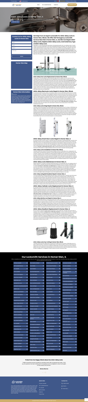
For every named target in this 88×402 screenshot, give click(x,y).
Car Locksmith (16, 323)
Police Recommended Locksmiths (67, 272)
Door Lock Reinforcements (35, 283)
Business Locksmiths (18, 314)
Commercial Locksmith (18, 337)
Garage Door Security (34, 338)
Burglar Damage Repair (18, 311)
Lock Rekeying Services (51, 303)
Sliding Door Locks (66, 321)
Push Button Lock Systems (68, 284)
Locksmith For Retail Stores (52, 311)
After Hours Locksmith (18, 277)
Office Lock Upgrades (50, 349)
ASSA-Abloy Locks (17, 280)
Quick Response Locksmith (68, 287)
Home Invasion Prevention (51, 265)
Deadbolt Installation (18, 343)
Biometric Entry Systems (18, 294)
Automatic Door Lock (18, 283)
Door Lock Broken (33, 280)
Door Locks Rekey (33, 291)
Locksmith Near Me (50, 314)
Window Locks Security (67, 347)
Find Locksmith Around (34, 327)
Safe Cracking (65, 307)
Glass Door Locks (33, 347)
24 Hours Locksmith (42, 383)
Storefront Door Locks (67, 327)
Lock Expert (49, 297)
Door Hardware (33, 268)
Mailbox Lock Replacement (51, 323)
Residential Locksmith (67, 298)
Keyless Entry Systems (51, 283)
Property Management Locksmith (69, 278)
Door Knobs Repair (33, 274)
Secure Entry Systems (67, 318)
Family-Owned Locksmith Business (34, 318)
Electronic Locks (33, 300)
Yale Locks (65, 350)
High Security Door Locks (34, 350)
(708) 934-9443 (73, 4)
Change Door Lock (17, 326)
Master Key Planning (50, 326)
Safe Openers (65, 310)
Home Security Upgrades (51, 271)
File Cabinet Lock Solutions (35, 324)
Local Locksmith (50, 291)
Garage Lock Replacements (35, 341)
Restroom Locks (66, 301)
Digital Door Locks (17, 349)
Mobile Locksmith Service (51, 334)
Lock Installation (50, 300)
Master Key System (50, 329)
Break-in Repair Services (18, 303)
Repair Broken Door (66, 292)
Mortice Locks (49, 337)
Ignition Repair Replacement (52, 274)
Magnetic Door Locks (50, 320)
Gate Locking (32, 344)
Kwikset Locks (49, 288)
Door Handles (32, 265)
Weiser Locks (65, 341)
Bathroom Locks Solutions (19, 291)
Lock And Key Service (50, 294)
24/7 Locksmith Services (18, 265)
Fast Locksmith (33, 321)
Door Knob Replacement (34, 271)
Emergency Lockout (33, 303)
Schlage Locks (65, 315)
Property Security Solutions (68, 281)
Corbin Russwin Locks (18, 340)
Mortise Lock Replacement (51, 340)
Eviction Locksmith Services (35, 311)
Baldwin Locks (16, 288)
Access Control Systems (18, 274)
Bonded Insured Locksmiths (19, 300)
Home (38, 4)
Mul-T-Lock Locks (50, 343)
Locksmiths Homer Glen (44, 400)
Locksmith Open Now (50, 317)
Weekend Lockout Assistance (68, 338)
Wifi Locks (65, 344)
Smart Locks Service (66, 324)
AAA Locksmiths (17, 271)
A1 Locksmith (16, 268)
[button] (42, 372)
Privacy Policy (41, 394)
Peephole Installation (67, 268)
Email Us (64, 386)
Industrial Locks (49, 277)
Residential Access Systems (68, 295)
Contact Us (56, 4)
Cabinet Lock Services (18, 317)
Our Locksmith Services (46, 4)
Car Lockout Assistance (18, 320)
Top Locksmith (65, 333)
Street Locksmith (66, 330)
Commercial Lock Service (18, 334)
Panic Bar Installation (67, 265)
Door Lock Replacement (34, 288)
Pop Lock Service (66, 275)
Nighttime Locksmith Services (52, 346)
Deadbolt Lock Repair (18, 346)
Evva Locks (32, 314)
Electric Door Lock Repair (35, 297)
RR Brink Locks (65, 304)
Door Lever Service (33, 277)
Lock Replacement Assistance (52, 306)
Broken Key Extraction (18, 306)
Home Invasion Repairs (51, 268)
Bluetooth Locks (17, 297)
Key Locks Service (50, 280)
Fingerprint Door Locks (34, 330)
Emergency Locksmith (34, 306)
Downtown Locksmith (34, 294)
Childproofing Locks (17, 329)
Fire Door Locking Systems (35, 333)
